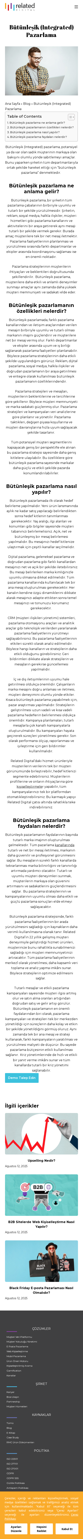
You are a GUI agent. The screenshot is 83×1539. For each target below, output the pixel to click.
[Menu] (76, 7)
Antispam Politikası (17, 1487)
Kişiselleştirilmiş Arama (19, 1365)
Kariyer (10, 1392)
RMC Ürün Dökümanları (20, 1442)
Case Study (13, 1437)
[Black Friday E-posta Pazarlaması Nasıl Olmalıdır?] (41, 1261)
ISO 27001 (12, 1468)
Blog (26, 104)
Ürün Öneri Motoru (17, 1361)
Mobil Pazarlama (16, 1356)
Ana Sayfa (12, 104)
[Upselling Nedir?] (41, 1133)
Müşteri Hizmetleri (17, 1406)
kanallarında (64, 845)
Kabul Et (67, 1529)
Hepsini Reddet (41, 1529)
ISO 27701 (12, 1463)
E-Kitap (11, 1432)
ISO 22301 (12, 1458)
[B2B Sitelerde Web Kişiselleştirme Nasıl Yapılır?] (41, 1195)
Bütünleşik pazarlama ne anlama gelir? (37, 122)
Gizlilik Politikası (16, 1483)
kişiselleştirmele (29, 786)
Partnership (13, 1401)
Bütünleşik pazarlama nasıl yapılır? (35, 132)
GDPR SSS (13, 1478)
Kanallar (11, 1375)
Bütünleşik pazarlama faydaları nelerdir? (38, 137)
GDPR (10, 1473)
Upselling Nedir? (41, 1160)
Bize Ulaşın (13, 1396)
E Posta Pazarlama (17, 1346)
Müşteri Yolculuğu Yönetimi (22, 1341)
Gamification (14, 1370)
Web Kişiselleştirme (17, 1351)
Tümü (10, 1423)
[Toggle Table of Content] (69, 117)
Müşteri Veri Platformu (19, 1336)
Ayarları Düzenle (16, 1529)
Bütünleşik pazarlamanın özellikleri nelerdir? (42, 127)
